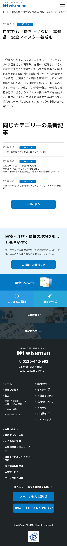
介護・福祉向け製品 (13, 414)
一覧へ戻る (33, 204)
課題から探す (12, 389)
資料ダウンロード (14, 435)
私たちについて (45, 401)
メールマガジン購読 (32, 496)
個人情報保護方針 (14, 466)
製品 (7, 395)
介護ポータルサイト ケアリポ (17, 458)
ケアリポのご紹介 (14, 477)
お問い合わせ (12, 429)
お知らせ (16, 11)
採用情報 (42, 413)
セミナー (42, 389)
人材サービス (12, 471)
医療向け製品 (11, 409)
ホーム (5, 11)
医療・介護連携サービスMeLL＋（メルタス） (15, 402)
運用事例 (42, 383)
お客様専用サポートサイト (17, 449)
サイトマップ (44, 419)
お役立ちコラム (45, 395)
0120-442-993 (35, 361)
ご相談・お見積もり (33, 264)
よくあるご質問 (13, 441)
